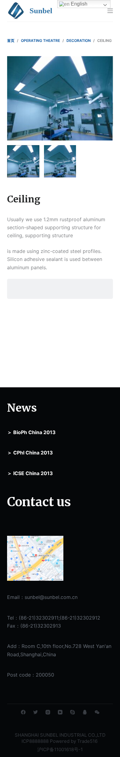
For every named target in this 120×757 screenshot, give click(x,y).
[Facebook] (23, 712)
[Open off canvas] (110, 11)
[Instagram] (48, 712)
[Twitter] (35, 712)
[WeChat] (97, 712)
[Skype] (72, 712)
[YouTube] (60, 712)
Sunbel (41, 10)
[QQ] (84, 712)
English (78, 3)
